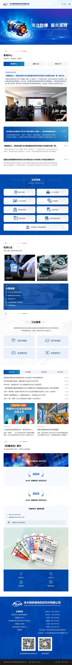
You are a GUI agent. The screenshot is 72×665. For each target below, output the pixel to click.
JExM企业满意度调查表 (14, 292)
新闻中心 (14, 64)
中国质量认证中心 (19, 617)
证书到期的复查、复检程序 (15, 302)
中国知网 (19, 630)
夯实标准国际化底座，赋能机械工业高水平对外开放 (21, 381)
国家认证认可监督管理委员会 (19, 614)
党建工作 (58, 64)
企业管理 (28, 372)
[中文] (36, 604)
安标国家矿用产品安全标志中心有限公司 (19, 620)
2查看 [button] (57, 118)
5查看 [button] (62, 118)
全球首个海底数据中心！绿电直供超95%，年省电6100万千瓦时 (24, 395)
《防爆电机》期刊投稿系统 (18, 522)
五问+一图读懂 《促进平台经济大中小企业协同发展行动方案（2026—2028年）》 (30, 392)
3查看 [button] (59, 118)
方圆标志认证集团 (19, 624)
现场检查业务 (11, 299)
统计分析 (60, 372)
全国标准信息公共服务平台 (19, 627)
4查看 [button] (61, 118)
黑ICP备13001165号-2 (35, 662)
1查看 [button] (55, 118)
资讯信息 (11, 372)
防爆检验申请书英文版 (14, 295)
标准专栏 (44, 372)
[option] (36, 27)
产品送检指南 (11, 305)
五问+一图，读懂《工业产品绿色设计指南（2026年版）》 (22, 398)
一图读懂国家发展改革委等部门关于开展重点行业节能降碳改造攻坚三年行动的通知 (31, 388)
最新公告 (36, 64)
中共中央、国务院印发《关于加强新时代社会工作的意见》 (23, 385)
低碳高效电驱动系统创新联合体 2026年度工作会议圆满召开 (23, 378)
